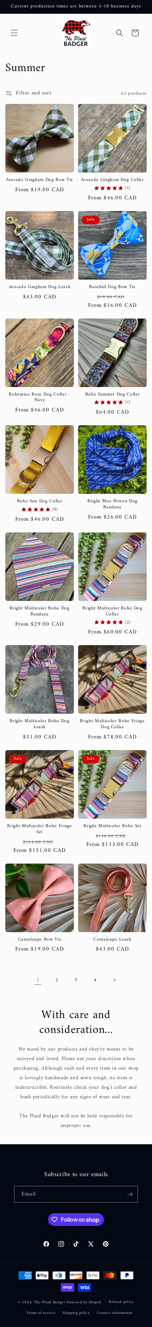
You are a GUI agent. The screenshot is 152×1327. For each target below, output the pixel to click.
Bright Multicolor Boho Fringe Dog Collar (112, 724)
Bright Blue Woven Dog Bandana (112, 504)
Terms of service (40, 1313)
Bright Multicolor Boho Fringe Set (39, 829)
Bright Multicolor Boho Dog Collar (112, 612)
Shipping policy (76, 1313)
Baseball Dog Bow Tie (112, 287)
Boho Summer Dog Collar (112, 395)
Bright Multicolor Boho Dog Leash (39, 724)
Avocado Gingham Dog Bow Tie (39, 180)
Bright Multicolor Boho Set (112, 826)
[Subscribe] (130, 1194)
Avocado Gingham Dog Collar (112, 180)
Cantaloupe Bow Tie (40, 940)
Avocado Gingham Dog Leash (40, 287)
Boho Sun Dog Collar (40, 501)
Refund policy (121, 1302)
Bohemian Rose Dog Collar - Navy (39, 398)
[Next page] (114, 980)
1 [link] (38, 980)
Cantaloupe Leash (112, 940)
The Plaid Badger (49, 1302)
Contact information (115, 1313)
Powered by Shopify (84, 1302)
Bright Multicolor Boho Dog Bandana (39, 612)
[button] (14, 33)
